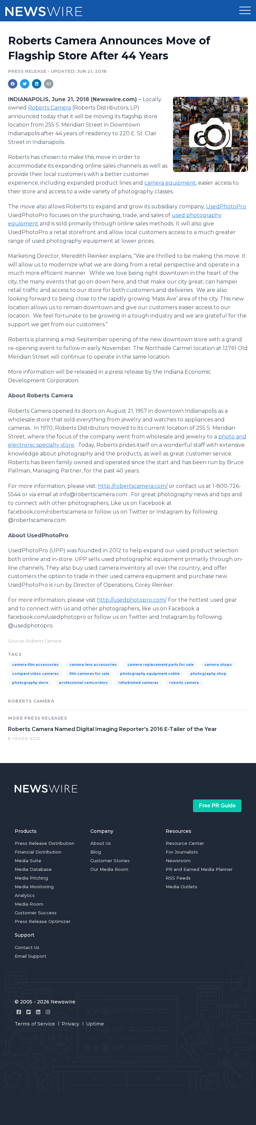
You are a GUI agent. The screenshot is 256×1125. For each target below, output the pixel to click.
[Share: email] (49, 84)
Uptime (95, 1024)
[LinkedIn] (38, 1011)
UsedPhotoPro (226, 206)
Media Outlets (181, 886)
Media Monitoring (34, 886)
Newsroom (178, 860)
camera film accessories (35, 665)
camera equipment (170, 183)
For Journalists (182, 852)
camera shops (218, 665)
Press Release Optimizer (43, 921)
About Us (100, 843)
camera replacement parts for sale (160, 665)
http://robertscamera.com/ (133, 486)
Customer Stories (110, 860)
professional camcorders (83, 683)
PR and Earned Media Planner (199, 869)
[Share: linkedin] (37, 84)
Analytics (25, 895)
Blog (95, 852)
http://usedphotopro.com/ (131, 600)
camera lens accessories (93, 665)
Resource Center (185, 843)
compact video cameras (35, 674)
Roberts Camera (49, 108)
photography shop (208, 674)
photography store (30, 683)
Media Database (33, 869)
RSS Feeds (178, 878)
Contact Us (27, 947)
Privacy (70, 1024)
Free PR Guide (217, 805)
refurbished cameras (138, 683)
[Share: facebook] (13, 84)
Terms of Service (35, 1024)
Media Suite (28, 860)
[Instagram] (48, 1011)
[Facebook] (19, 1011)
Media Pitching (31, 878)
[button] (245, 10)
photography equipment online (150, 674)
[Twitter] (28, 1011)
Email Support (30, 956)
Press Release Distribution (44, 843)
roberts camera (184, 683)
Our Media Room (109, 869)
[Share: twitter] (25, 84)
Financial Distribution (38, 852)
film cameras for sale (89, 674)
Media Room (29, 904)
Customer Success (36, 912)
